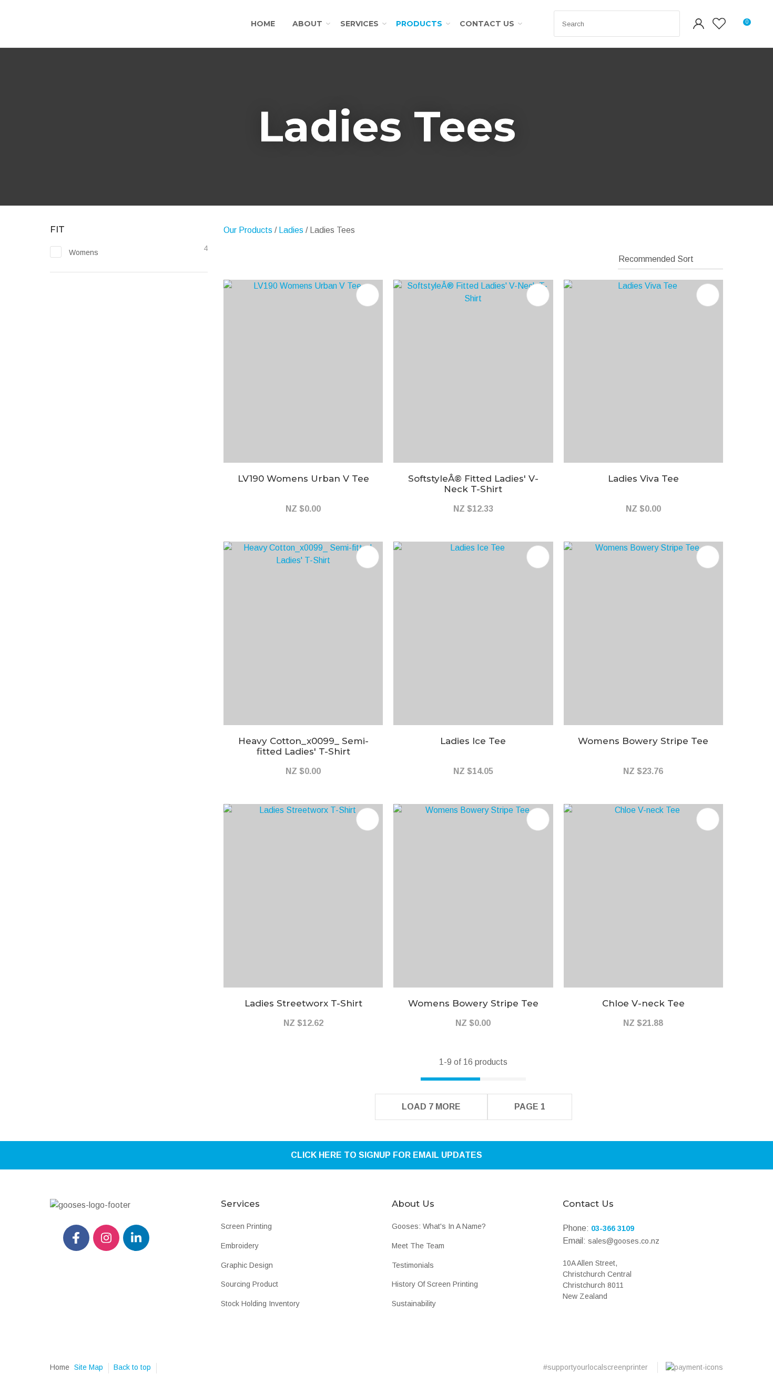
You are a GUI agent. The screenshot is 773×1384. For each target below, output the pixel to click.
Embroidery (240, 1245)
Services (359, 23)
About (307, 23)
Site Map (88, 1367)
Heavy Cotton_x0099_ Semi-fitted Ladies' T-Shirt (303, 746)
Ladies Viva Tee (643, 478)
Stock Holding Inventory (260, 1303)
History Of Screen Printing (435, 1284)
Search (667, 24)
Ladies (291, 230)
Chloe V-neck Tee (643, 1003)
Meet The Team (418, 1245)
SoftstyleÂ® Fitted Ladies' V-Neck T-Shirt (473, 483)
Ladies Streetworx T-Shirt (303, 1003)
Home (263, 23)
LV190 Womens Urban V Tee (303, 478)
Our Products (247, 230)
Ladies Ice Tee (473, 741)
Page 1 (529, 1106)
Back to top (132, 1367)
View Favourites (719, 23)
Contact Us (487, 23)
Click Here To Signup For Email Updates (386, 1155)
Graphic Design (247, 1265)
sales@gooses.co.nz (623, 1241)
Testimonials (413, 1265)
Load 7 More (431, 1106)
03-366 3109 (612, 1228)
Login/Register (699, 23)
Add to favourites (367, 295)
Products (419, 23)
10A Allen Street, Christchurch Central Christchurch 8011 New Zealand (597, 1279)
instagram (106, 1238)
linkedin (136, 1238)
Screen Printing (246, 1226)
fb (76, 1238)
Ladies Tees (332, 230)
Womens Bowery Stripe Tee (643, 741)
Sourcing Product (249, 1284)
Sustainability (414, 1303)
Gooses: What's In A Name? (439, 1226)
